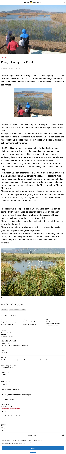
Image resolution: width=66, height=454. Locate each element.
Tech (2, 320)
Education (3, 330)
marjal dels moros (15, 309)
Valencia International (8, 68)
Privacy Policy (33, 452)
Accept (33, 448)
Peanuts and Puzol (29, 322)
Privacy (3, 428)
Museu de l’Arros (7, 367)
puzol (23, 309)
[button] (63, 435)
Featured (7, 343)
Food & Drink (13, 365)
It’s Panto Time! (7, 353)
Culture (4, 57)
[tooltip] (7, 304)
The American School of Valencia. (8, 333)
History (25, 320)
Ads (2, 430)
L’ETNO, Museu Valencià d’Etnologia (14, 345)
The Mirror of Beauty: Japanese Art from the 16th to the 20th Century (26, 360)
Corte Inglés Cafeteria (10, 389)
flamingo (4, 309)
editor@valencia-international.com (10, 408)
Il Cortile (4, 384)
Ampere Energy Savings (8, 322)
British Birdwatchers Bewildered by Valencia (53, 322)
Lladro (3, 374)
